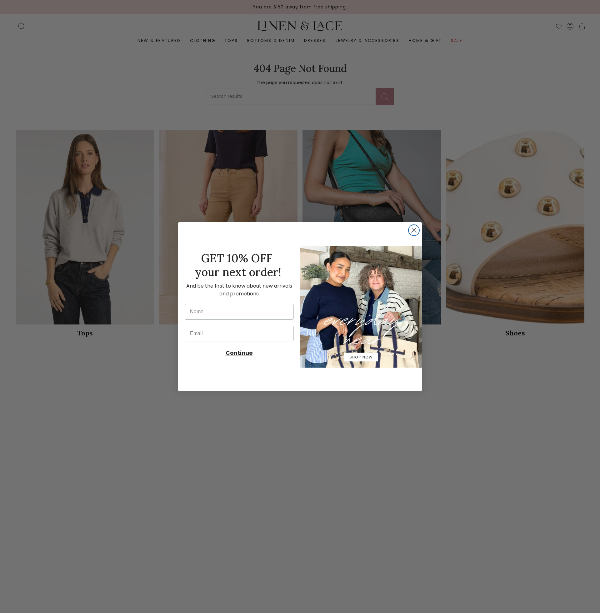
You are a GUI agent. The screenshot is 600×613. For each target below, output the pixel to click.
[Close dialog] (413, 230)
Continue (239, 353)
